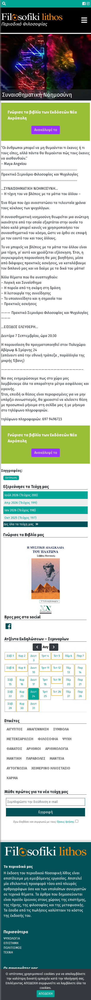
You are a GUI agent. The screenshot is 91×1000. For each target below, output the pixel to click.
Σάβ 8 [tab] (10, 667)
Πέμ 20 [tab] (68, 682)
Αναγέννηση (38, 729)
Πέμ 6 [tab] (68, 655)
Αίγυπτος (15, 729)
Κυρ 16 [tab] (21, 682)
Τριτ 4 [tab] (45, 655)
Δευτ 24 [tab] (33, 694)
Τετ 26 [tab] (57, 691)
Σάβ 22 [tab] (10, 694)
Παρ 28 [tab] (80, 694)
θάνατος (14, 749)
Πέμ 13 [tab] (68, 670)
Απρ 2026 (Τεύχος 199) (20, 503)
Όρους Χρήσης (65, 821)
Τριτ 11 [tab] (45, 667)
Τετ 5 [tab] (57, 655)
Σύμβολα (61, 729)
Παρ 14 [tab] (80, 670)
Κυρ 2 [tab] (21, 655)
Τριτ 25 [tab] (45, 694)
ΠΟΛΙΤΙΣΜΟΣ (13, 948)
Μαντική (14, 758)
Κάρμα (12, 778)
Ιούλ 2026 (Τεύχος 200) (21, 495)
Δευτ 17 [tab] (33, 682)
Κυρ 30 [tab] (21, 706)
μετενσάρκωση (20, 739)
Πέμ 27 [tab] (68, 694)
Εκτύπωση (11, 477)
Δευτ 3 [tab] (33, 658)
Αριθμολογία (56, 749)
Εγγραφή (45, 812)
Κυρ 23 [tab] (21, 694)
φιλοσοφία (48, 739)
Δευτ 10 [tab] (33, 670)
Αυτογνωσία (17, 768)
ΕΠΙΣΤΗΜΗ (11, 943)
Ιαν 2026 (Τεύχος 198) (20, 510)
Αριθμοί (34, 749)
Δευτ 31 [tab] (33, 706)
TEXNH (8, 952)
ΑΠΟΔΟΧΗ (46, 994)
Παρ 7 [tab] (80, 655)
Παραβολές (35, 758)
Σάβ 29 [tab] (10, 706)
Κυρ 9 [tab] (21, 667)
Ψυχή (67, 739)
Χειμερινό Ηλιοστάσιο (50, 768)
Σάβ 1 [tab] (10, 655)
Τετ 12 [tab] (57, 667)
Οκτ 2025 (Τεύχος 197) (20, 518)
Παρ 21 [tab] (80, 682)
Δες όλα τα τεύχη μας (19, 524)
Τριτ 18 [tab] (45, 682)
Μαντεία (57, 758)
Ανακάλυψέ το (45, 130)
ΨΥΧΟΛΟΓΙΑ (12, 938)
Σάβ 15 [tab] (10, 682)
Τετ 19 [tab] (57, 679)
